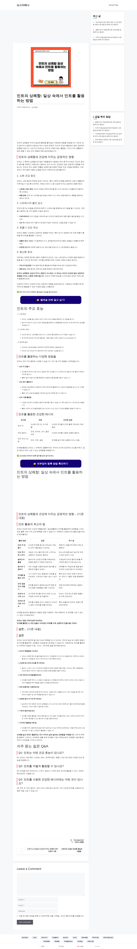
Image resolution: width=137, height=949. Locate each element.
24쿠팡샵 (80, 941)
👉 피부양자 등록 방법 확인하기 (50, 463)
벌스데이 (65, 937)
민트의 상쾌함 (79, 842)
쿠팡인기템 (90, 941)
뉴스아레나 (23, 5)
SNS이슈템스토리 (108, 937)
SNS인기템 (95, 937)
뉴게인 (75, 937)
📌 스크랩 (80, 946)
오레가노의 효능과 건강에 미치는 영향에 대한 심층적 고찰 (42, 850)
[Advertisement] (51, 26)
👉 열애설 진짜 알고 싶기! (51, 299)
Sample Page (113, 5)
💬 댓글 (61, 946)
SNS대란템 (85, 937)
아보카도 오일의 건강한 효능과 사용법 (71, 850)
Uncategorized (79, 840)
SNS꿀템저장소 (68, 941)
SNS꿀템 (56, 941)
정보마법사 (25, 937)
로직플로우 (55, 937)
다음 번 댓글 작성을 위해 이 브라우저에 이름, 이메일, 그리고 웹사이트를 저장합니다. (51, 916)
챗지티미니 (44, 937)
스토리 (35, 937)
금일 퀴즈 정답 (103, 116)
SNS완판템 (47, 941)
